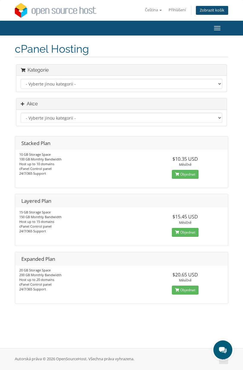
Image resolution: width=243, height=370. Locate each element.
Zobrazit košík (212, 10)
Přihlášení (177, 9)
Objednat (187, 174)
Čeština (152, 9)
